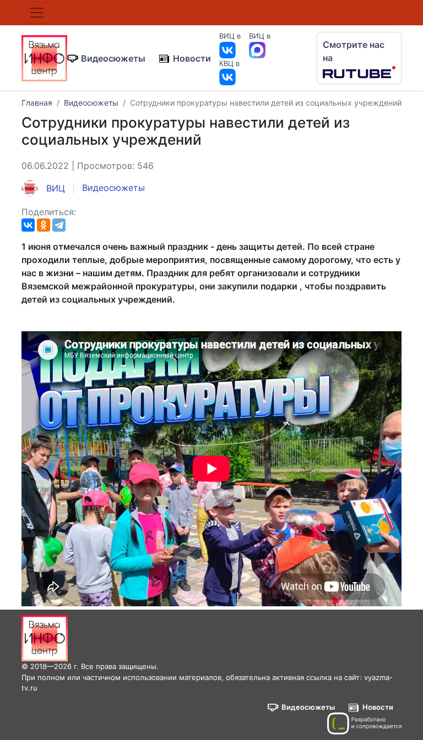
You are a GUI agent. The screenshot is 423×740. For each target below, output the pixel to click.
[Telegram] (59, 225)
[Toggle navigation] (36, 13)
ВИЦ (54, 188)
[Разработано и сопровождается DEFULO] (364, 723)
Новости (192, 58)
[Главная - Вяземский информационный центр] (44, 57)
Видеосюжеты (113, 58)
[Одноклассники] (43, 225)
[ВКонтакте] (28, 225)
